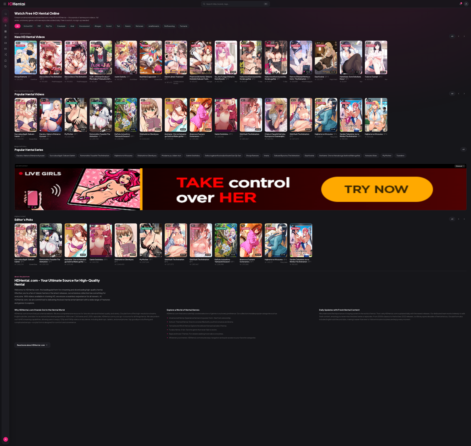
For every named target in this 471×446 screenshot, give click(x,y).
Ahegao (98, 26)
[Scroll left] (458, 36)
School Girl (28, 26)
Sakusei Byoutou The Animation (287, 156)
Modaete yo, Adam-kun (171, 156)
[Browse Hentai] (5, 31)
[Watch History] (5, 66)
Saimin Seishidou (193, 156)
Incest (109, 26)
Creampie (61, 26)
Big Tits (49, 26)
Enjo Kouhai (309, 156)
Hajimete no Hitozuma (123, 156)
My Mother (387, 156)
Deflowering (169, 26)
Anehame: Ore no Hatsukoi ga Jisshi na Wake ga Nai (339, 156)
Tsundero (400, 156)
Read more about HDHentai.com (31, 345)
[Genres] (5, 37)
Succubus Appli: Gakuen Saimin (62, 156)
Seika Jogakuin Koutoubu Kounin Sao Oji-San (223, 156)
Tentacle (183, 26)
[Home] (5, 20)
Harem (128, 26)
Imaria (266, 156)
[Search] (5, 14)
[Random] (5, 54)
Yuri (118, 26)
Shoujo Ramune (252, 156)
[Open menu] (4, 4)
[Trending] (5, 25)
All (17, 26)
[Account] (466, 4)
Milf (39, 26)
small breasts (154, 26)
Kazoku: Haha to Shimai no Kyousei (30, 156)
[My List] (5, 60)
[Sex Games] (5, 48)
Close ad (459, 166)
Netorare (139, 26)
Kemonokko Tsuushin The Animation (94, 156)
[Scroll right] (464, 36)
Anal (72, 26)
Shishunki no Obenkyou (146, 156)
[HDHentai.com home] (16, 3)
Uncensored (84, 26)
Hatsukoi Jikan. (371, 156)
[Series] (5, 43)
